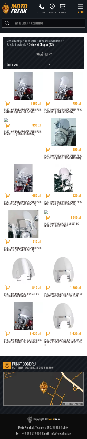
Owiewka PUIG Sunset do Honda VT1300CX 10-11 (61, 225)
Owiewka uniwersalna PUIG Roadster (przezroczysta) (23, 133)
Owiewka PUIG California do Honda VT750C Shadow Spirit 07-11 (63, 342)
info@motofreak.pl (61, 433)
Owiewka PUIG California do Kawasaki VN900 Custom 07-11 (63, 295)
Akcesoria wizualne (50, 40)
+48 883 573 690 (32, 433)
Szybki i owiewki (17, 44)
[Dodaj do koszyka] (10, 103)
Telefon (41, 12)
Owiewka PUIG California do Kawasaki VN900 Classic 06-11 (23, 341)
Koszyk (63, 12)
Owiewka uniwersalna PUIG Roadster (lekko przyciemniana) (63, 157)
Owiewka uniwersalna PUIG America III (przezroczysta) (23, 111)
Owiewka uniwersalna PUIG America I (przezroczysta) (63, 111)
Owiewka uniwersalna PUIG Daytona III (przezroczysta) (63, 203)
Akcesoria (30, 40)
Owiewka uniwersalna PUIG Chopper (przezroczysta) (23, 249)
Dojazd (52, 12)
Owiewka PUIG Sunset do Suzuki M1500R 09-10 (21, 295)
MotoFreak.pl (14, 40)
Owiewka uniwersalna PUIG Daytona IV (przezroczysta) (23, 203)
